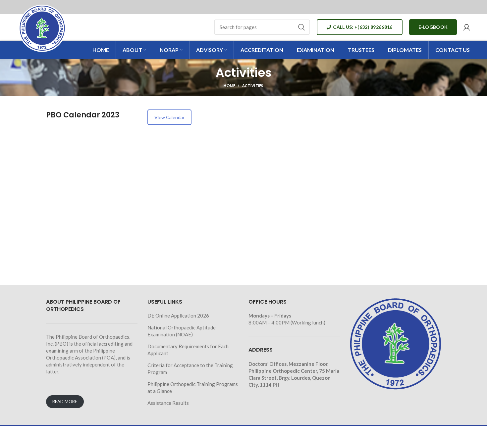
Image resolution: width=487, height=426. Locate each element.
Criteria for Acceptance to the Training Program (190, 368)
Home (229, 85)
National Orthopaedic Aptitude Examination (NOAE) (181, 330)
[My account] (466, 27)
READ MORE (64, 401)
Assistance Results (168, 403)
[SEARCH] (301, 27)
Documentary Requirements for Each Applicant (188, 349)
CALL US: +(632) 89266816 (362, 27)
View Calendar (169, 117)
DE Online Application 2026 (178, 316)
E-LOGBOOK (433, 27)
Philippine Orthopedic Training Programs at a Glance (192, 387)
